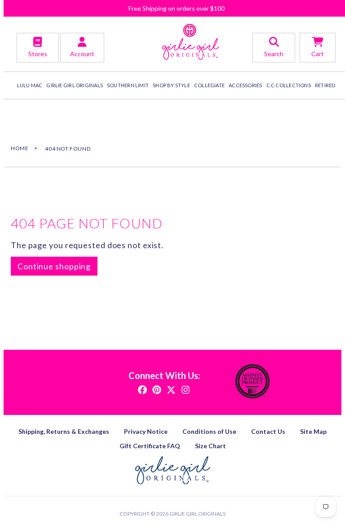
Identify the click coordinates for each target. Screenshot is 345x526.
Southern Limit (128, 85)
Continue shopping (54, 266)
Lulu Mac (30, 85)
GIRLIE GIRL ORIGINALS (74, 85)
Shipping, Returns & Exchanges (63, 431)
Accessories (245, 85)
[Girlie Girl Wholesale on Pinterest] (157, 389)
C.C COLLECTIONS (288, 85)
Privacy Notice (146, 431)
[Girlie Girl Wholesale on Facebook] (142, 389)
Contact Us (268, 431)
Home (19, 148)
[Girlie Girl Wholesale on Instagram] (185, 389)
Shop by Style (171, 85)
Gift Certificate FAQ (149, 446)
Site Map (313, 431)
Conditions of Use (209, 431)
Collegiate (209, 85)
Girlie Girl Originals (197, 513)
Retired (325, 85)
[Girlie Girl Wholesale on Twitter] (171, 389)
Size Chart (210, 446)
